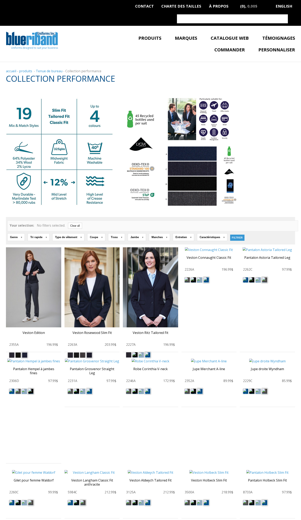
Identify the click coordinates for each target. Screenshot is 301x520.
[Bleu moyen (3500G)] (199, 502)
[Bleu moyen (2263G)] (82, 355)
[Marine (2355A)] (25, 355)
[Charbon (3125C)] (128, 502)
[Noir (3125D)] (135, 502)
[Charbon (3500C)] (187, 502)
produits (25, 71)
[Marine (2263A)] (89, 355)
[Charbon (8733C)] (245, 502)
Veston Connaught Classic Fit (209, 257)
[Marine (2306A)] (11, 391)
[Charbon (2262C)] (265, 280)
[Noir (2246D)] (135, 391)
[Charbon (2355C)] (11, 355)
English (284, 5)
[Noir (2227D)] (135, 354)
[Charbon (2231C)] (70, 391)
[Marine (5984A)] (70, 502)
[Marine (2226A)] (206, 280)
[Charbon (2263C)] (70, 355)
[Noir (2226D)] (193, 280)
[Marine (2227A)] (148, 355)
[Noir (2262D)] (251, 280)
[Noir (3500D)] (193, 502)
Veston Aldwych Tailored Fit (150, 480)
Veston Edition (34, 332)
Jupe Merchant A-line (209, 369)
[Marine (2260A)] (11, 502)
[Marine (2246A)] (148, 391)
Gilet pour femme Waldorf (34, 480)
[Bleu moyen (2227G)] (141, 354)
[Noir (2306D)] (31, 391)
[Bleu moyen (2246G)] (141, 391)
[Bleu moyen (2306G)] (24, 391)
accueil (11, 71)
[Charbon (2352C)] (187, 391)
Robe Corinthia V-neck (150, 369)
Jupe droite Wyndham (267, 369)
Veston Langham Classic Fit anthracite (92, 482)
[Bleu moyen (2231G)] (82, 391)
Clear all (75, 225)
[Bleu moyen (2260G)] (24, 502)
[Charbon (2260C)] (31, 503)
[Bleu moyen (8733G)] (258, 502)
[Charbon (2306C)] (18, 391)
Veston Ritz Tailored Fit (150, 332)
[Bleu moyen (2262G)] (258, 280)
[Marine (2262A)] (245, 280)
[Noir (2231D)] (76, 391)
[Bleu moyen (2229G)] (258, 391)
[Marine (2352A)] (200, 391)
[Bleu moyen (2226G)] (199, 280)
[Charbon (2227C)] (128, 354)
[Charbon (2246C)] (128, 391)
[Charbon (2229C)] (265, 391)
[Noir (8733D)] (251, 502)
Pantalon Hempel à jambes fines (33, 371)
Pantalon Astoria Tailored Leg (267, 257)
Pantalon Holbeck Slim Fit (267, 480)
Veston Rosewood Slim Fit (92, 332)
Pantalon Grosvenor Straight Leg (92, 371)
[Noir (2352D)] (193, 391)
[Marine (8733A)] (265, 503)
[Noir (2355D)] (18, 355)
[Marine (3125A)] (148, 503)
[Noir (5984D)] (76, 502)
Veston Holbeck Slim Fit (209, 480)
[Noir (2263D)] (76, 355)
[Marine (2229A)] (245, 391)
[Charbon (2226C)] (187, 280)
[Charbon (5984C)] (83, 503)
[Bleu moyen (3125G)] (141, 502)
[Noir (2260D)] (18, 502)
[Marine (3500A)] (206, 503)
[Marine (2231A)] (89, 391)
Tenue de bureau (49, 71)
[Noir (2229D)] (251, 391)
